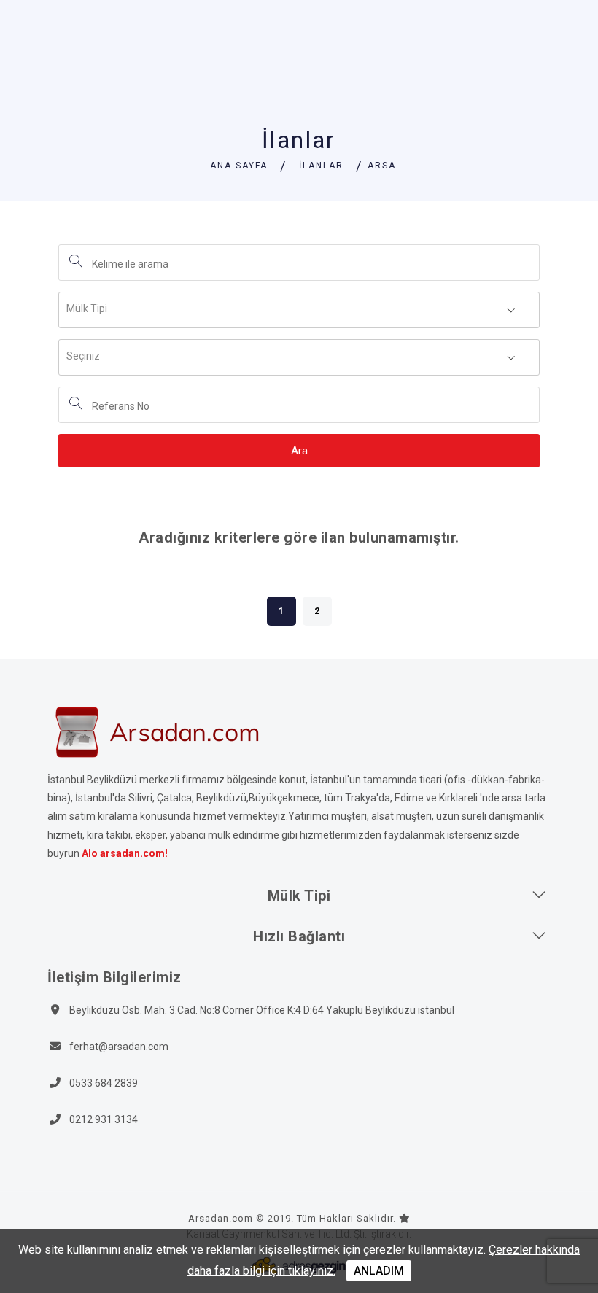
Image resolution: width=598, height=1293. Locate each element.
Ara (299, 450)
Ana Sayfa (239, 165)
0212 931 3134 (103, 1119)
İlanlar (321, 165)
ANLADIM (379, 1271)
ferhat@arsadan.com (118, 1046)
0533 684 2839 (103, 1083)
